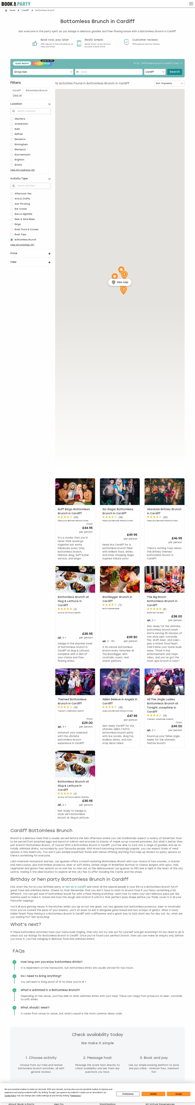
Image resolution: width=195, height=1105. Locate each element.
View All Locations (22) (22, 170)
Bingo (18, 224)
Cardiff (25, 10)
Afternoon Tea (23, 193)
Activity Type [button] (19, 178)
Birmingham (21, 144)
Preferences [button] (75, 1096)
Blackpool (20, 149)
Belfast (19, 134)
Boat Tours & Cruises (26, 229)
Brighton (19, 159)
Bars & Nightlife (23, 214)
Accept (179, 1094)
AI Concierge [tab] (43, 63)
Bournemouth (22, 154)
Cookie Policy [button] (10, 1096)
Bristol (18, 165)
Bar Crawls (21, 209)
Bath (17, 129)
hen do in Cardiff (76, 886)
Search (175, 72)
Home (12, 10)
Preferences (128, 1094)
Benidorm (20, 139)
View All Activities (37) (22, 245)
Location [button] (16, 103)
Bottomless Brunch (25, 239)
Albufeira (20, 119)
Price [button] (13, 253)
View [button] (13, 261)
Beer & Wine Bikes (25, 219)
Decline (153, 1094)
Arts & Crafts (22, 198)
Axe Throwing (22, 204)
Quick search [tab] (22, 63)
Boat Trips (20, 234)
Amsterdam (21, 124)
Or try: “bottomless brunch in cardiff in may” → (157, 63)
